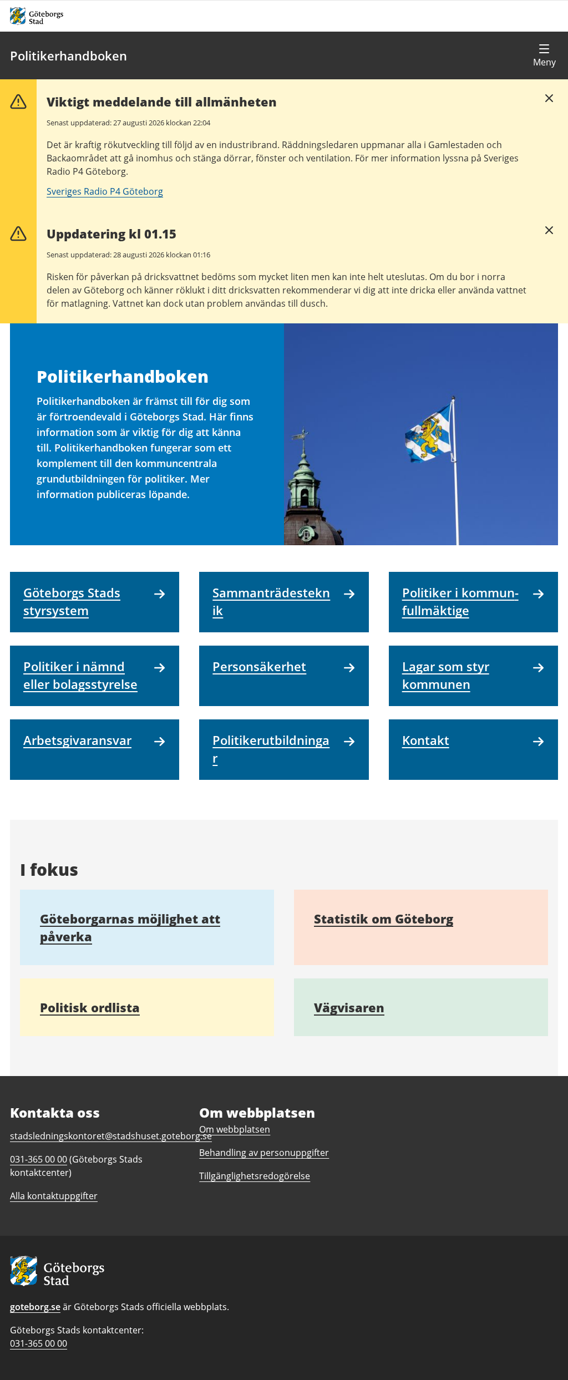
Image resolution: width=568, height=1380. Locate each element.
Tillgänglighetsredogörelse (254, 1176)
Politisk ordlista (90, 1007)
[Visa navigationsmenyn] (544, 55)
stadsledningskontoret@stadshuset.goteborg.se (111, 1136)
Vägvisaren (349, 1007)
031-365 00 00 (38, 1343)
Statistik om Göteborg (383, 918)
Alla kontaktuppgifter (54, 1196)
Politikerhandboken (68, 55)
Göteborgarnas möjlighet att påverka (130, 927)
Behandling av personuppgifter (264, 1152)
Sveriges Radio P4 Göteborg (105, 191)
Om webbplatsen (234, 1129)
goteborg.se (35, 1307)
